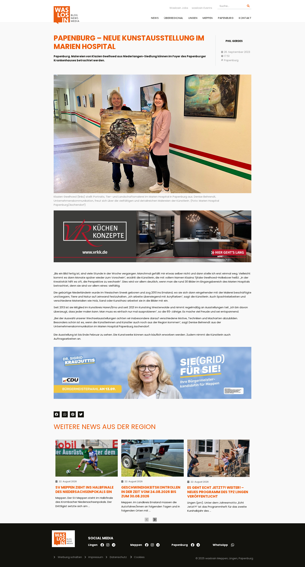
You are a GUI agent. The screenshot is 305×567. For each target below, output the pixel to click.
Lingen (193, 18)
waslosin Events (202, 8)
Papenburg (226, 18)
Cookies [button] (139, 557)
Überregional (173, 18)
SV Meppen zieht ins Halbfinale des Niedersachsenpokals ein (84, 489)
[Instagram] (108, 545)
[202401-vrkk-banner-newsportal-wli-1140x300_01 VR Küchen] (152, 261)
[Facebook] (102, 545)
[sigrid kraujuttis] (152, 398)
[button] (57, 414)
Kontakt (245, 18)
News (155, 18)
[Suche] (248, 6)
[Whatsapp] (233, 545)
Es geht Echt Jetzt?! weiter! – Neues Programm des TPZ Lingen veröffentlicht (217, 492)
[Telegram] (113, 545)
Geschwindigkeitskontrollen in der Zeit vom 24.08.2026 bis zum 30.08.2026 (150, 492)
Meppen (208, 18)
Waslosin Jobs (178, 8)
